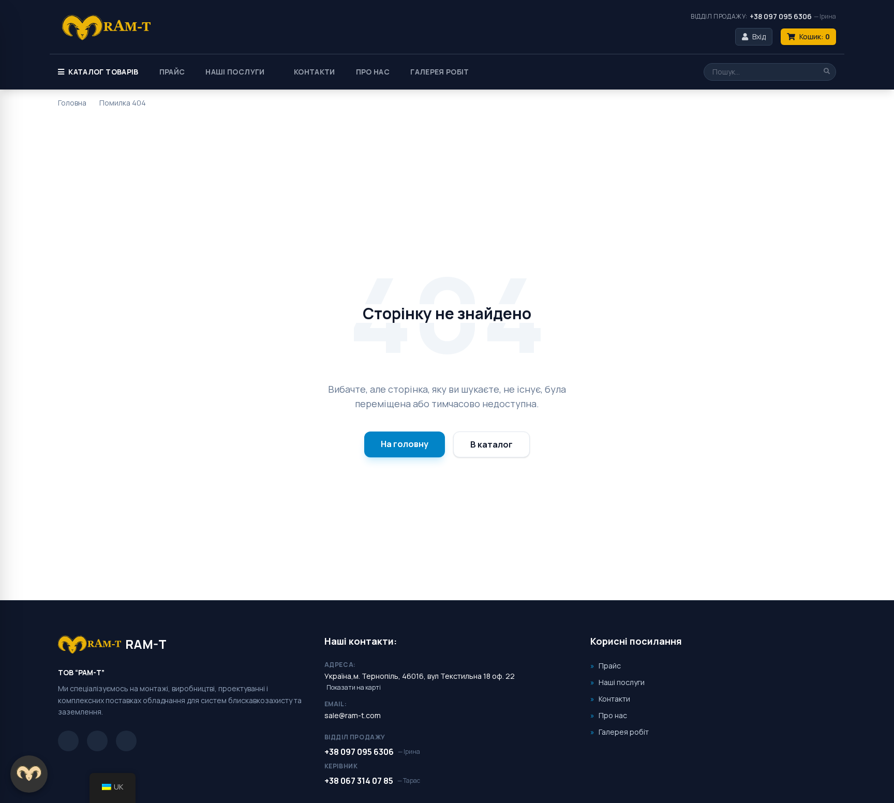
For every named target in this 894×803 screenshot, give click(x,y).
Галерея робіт (439, 72)
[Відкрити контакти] (29, 774)
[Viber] (97, 741)
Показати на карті (353, 687)
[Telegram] (68, 741)
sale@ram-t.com (352, 715)
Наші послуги (234, 72)
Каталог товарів (103, 72)
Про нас (373, 72)
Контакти (314, 72)
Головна (72, 103)
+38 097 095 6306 (781, 16)
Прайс (172, 72)
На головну (404, 444)
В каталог (491, 444)
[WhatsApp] (126, 741)
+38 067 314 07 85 (358, 780)
